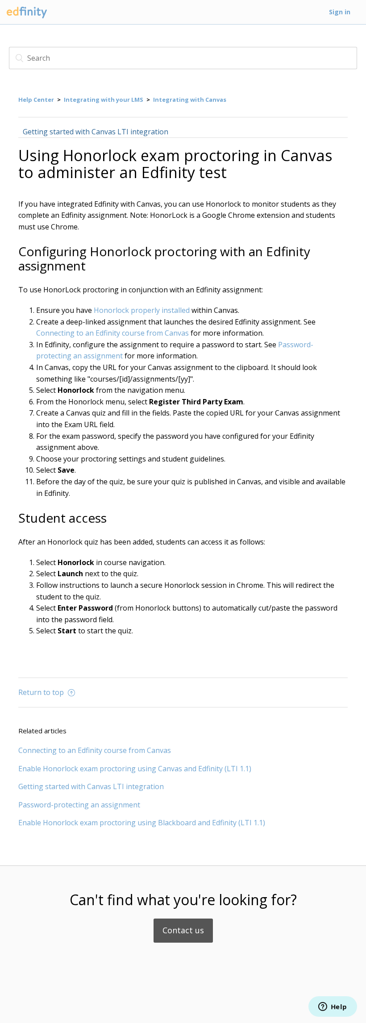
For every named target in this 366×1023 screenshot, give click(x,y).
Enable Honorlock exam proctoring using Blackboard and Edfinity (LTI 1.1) (141, 823)
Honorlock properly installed (142, 310)
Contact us (183, 930)
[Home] (27, 18)
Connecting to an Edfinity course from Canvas (112, 333)
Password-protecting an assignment (79, 805)
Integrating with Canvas (189, 100)
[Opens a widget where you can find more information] (332, 1007)
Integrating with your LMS (103, 100)
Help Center (36, 100)
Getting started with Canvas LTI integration (95, 132)
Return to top (42, 692)
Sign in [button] (339, 12)
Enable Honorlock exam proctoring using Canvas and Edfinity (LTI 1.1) (134, 768)
